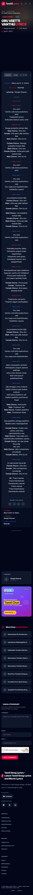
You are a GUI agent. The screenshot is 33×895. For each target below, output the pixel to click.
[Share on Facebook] (10, 504)
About (3, 860)
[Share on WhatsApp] (19, 504)
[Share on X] (9, 805)
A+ (26, 75)
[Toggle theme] (21, 3)
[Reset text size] (23, 75)
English (8, 75)
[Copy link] (23, 504)
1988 (17, 17)
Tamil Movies (5, 817)
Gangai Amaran (9, 28)
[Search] (25, 3)
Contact (4, 873)
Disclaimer (4, 867)
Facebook (9, 796)
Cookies (19, 890)
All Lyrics (4, 849)
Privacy (3, 870)
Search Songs (5, 831)
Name (3, 730)
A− (21, 75)
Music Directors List (7, 845)
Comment (5, 712)
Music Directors (6, 824)
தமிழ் (16, 75)
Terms (13, 890)
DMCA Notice (5, 863)
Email (4, 739)
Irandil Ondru (11, 11)
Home (3, 11)
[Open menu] (30, 3)
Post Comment (10, 757)
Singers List (5, 842)
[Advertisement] (16, 52)
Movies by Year (6, 821)
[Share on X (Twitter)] (14, 504)
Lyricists (4, 827)
